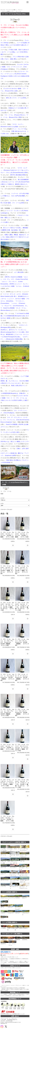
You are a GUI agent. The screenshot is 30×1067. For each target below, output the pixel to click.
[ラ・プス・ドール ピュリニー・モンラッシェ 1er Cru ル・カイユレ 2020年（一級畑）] (22, 736)
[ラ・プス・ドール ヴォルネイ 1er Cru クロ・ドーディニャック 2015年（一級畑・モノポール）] (8, 557)
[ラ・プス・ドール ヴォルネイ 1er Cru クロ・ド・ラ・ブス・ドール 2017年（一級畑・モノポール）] (8, 594)
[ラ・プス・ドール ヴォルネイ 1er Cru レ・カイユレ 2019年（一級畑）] (8, 808)
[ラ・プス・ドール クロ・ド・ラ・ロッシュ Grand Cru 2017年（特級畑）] (22, 666)
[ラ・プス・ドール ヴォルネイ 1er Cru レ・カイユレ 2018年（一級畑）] (22, 524)
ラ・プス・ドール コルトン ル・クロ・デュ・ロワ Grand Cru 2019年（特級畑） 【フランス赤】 (7, 642)
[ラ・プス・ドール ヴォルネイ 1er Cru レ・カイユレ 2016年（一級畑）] (8, 524)
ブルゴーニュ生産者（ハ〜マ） (8, 11)
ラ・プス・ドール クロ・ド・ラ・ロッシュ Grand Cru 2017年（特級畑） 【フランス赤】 (22, 677)
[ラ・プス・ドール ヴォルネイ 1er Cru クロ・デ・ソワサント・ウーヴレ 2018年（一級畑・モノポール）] (22, 771)
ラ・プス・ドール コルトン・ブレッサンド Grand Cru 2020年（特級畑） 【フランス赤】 (22, 712)
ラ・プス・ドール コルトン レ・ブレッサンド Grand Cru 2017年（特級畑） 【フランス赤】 (8, 677)
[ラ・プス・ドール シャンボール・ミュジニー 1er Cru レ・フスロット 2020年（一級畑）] (8, 771)
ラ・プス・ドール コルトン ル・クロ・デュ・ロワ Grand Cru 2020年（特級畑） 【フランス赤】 (7, 712)
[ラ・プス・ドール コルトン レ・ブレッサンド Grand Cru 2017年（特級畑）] (8, 666)
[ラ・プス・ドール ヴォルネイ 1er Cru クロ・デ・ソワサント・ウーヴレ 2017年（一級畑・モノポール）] (22, 594)
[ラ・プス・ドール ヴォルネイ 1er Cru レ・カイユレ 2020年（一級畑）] (8, 736)
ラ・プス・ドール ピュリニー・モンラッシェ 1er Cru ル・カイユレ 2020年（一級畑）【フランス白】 (22, 747)
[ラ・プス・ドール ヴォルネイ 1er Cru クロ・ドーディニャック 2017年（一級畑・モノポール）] (22, 557)
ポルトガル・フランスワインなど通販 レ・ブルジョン (11, 9)
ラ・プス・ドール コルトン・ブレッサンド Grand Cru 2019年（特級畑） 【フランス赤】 (22, 642)
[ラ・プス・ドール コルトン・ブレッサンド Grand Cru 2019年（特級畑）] (22, 631)
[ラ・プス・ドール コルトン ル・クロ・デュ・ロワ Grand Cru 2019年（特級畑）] (8, 631)
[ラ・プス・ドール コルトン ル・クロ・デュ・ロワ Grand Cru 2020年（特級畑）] (8, 701)
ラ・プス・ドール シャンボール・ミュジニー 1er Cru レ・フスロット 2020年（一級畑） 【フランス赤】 (8, 782)
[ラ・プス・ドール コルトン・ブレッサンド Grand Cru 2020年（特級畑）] (22, 701)
